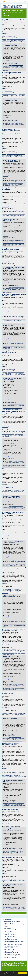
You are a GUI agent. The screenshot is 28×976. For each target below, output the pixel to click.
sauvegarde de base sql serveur (12, 921)
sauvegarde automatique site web (9, 713)
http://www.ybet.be (9, 487)
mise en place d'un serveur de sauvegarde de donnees (11, 934)
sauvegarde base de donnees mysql (10, 67)
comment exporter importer (10, 936)
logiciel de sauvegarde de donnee (12, 951)
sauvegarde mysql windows (11, 929)
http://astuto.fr (8, 315)
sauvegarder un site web (9, 714)
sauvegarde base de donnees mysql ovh (9, 776)
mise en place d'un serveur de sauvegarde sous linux (11, 947)
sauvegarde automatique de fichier (12, 938)
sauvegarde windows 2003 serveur (12, 955)
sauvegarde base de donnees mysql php (15, 66)
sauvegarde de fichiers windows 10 (12, 909)
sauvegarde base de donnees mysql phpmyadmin (12, 123)
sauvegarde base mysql (7, 96)
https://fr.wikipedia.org (10, 735)
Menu (25, 1)
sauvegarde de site (8, 928)
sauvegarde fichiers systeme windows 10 (11, 907)
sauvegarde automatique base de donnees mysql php (12, 651)
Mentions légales (10, 962)
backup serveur (8, 931)
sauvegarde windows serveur (11, 952)
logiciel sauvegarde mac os (10, 957)
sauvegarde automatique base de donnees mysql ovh (16, 154)
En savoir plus (21, 974)
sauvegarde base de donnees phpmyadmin (16, 243)
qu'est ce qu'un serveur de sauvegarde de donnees (14, 925)
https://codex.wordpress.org (11, 210)
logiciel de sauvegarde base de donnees (14, 941)
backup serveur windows (10, 942)
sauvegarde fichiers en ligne (11, 939)
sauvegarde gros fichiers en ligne (12, 954)
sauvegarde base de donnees (17, 95)
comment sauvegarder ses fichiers (15, 804)
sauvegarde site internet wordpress (15, 737)
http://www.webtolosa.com (10, 36)
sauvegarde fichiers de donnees (11, 805)
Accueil (3, 962)
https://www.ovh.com (9, 459)
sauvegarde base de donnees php (9, 40)
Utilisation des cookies (13, 963)
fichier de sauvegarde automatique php (17, 41)
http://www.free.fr (8, 91)
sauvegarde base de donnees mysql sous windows (12, 184)
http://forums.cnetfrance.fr (11, 341)
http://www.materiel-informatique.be (12, 826)
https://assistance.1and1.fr (11, 63)
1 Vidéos (10, 16)
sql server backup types (12, 624)
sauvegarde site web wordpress (15, 712)
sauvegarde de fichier (9, 949)
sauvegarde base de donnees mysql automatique (16, 39)
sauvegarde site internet (18, 879)
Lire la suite (5, 33)
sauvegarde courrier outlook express (13, 944)
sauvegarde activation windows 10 (16, 906)
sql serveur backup (8, 923)
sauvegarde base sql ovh (13, 507)
